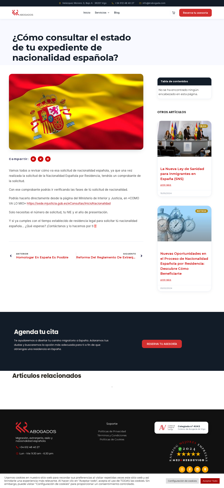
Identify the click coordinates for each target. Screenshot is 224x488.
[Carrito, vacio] (173, 12)
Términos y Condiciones (112, 435)
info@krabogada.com (154, 3)
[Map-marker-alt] (205, 469)
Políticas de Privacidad (112, 431)
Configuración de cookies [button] (182, 480)
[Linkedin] (197, 469)
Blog (117, 12)
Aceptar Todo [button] (210, 480)
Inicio (86, 12)
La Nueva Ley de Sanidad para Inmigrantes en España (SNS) (182, 174)
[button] (33, 159)
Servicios (100, 12)
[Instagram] (182, 469)
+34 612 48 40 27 (124, 3)
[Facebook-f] (190, 469)
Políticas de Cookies (112, 439)
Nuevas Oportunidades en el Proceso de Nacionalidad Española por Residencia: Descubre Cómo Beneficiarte (184, 264)
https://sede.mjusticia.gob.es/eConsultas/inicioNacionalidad (69, 203)
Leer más (165, 185)
